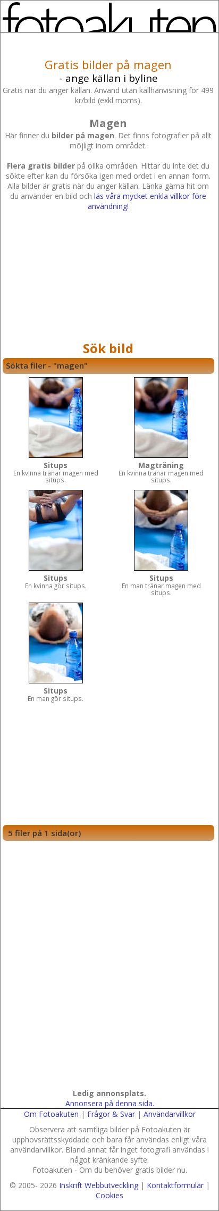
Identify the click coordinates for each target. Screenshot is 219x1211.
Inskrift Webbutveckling (98, 1185)
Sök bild (108, 348)
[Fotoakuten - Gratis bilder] (109, 17)
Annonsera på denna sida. (109, 1103)
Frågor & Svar (111, 1114)
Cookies (109, 1195)
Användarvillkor (170, 1114)
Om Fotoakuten (51, 1114)
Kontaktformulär (175, 1185)
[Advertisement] (108, 279)
